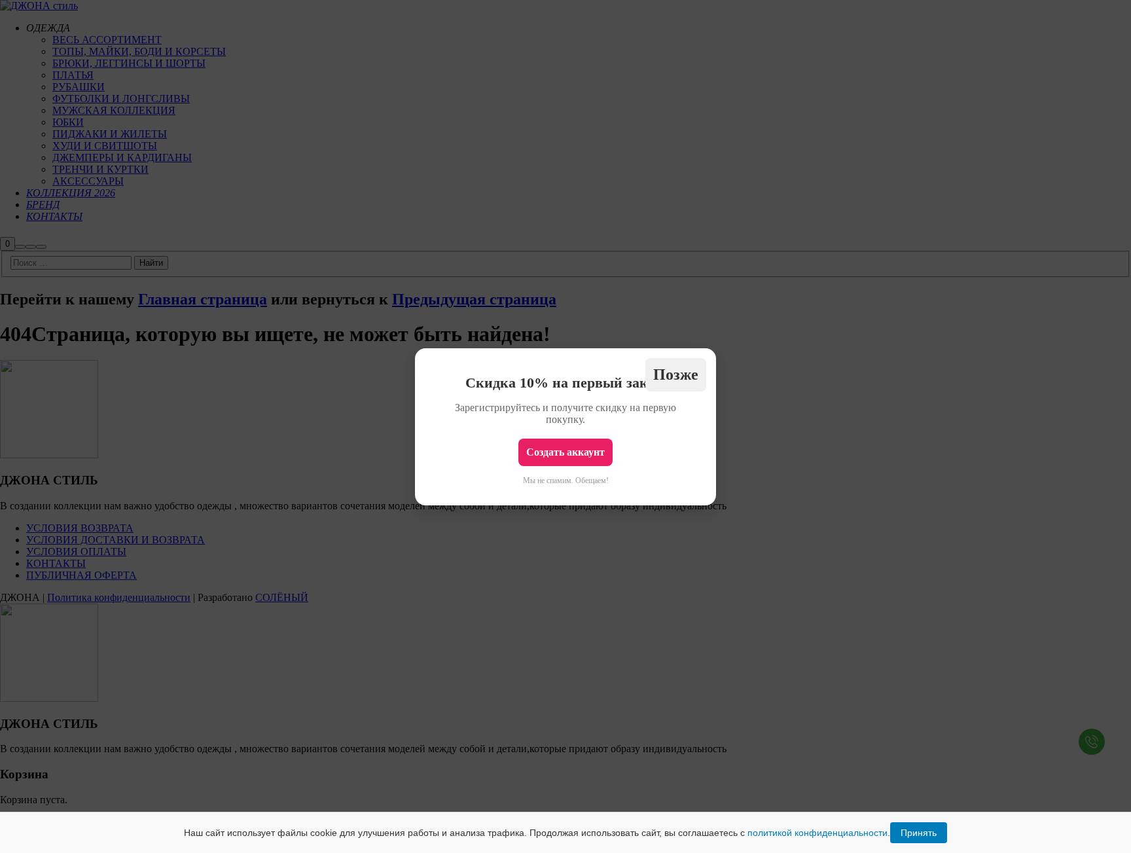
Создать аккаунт (565, 452)
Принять (919, 832)
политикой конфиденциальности (817, 832)
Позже (675, 374)
